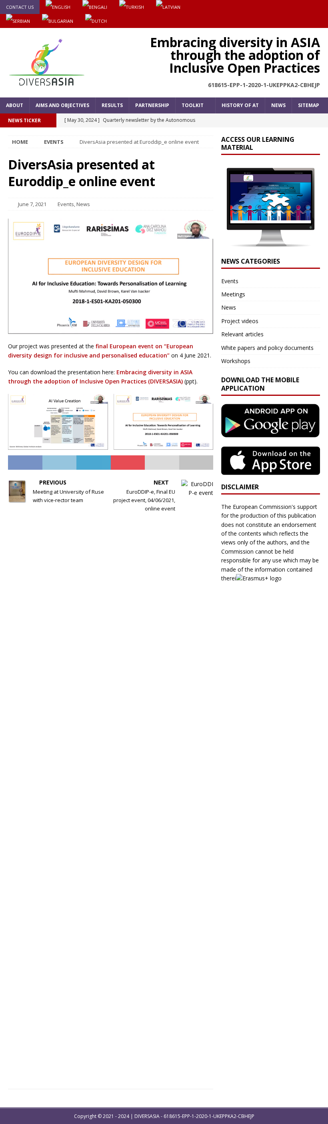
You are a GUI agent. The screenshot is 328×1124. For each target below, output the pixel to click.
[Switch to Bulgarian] (57, 21)
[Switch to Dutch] (96, 21)
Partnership (152, 105)
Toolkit (193, 105)
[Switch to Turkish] (131, 7)
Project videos (239, 321)
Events (66, 204)
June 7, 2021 (32, 204)
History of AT (240, 105)
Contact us (20, 7)
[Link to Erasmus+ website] (262, 578)
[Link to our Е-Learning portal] (270, 244)
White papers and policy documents (267, 347)
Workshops (235, 361)
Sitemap (308, 105)
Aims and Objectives (62, 105)
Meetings (233, 294)
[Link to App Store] (270, 470)
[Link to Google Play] (270, 433)
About (14, 105)
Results (112, 105)
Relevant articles (242, 334)
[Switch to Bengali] (94, 7)
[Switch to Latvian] (168, 7)
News (278, 105)
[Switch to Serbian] (18, 21)
